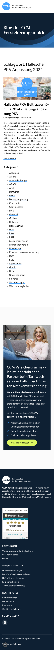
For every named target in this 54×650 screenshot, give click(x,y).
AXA (11, 187)
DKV (11, 210)
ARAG (12, 184)
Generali (13, 214)
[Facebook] (4, 622)
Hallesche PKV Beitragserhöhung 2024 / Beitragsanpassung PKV (26, 109)
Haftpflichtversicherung (13, 578)
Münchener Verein (18, 244)
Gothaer (13, 218)
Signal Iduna (15, 263)
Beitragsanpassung (19, 199)
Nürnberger (15, 248)
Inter (11, 233)
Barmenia (14, 191)
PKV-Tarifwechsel (10, 554)
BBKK (12, 195)
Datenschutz (8, 601)
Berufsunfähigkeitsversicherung (17, 574)
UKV (11, 271)
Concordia (14, 203)
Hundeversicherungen (12, 570)
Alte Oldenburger (18, 180)
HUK (11, 229)
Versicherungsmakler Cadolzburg (17, 551)
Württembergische (19, 286)
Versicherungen (17, 282)
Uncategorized (16, 274)
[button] (49, 6)
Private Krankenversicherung (24, 252)
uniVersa (13, 278)
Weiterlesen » (9, 158)
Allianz (12, 176)
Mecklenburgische (18, 240)
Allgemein (14, 172)
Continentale (16, 206)
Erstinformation (9, 597)
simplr (12, 267)
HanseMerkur (16, 225)
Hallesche (14, 221)
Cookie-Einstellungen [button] (12, 644)
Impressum (7, 605)
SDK (11, 259)
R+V (11, 256)
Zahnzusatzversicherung (13, 585)
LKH (11, 237)
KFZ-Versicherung (10, 582)
